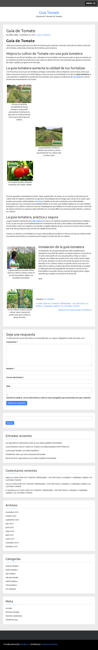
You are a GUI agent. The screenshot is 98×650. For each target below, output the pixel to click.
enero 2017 (10, 539)
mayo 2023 (10, 531)
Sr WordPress (11, 490)
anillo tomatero (12, 570)
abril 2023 (10, 535)
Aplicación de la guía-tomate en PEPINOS (74, 310)
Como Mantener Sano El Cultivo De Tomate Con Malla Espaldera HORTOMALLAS (37, 447)
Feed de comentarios (14, 616)
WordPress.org (11, 620)
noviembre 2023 (12, 512)
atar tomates (11, 574)
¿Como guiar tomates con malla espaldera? (22, 451)
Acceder (9, 608)
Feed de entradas (12, 612)
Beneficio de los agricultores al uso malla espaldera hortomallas (31, 458)
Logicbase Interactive (49, 644)
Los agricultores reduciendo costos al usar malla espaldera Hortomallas (34, 443)
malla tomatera (11, 581)
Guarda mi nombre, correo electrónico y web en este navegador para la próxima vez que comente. (48, 398)
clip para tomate (12, 577)
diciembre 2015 (12, 547)
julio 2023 (9, 524)
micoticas (39, 201)
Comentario (12, 342)
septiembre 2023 (12, 520)
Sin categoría (49, 299)
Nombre (10, 369)
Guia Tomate (49, 13)
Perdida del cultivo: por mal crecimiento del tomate (26, 454)
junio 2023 (10, 527)
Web (8, 386)
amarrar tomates (12, 566)
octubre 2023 (11, 516)
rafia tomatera (11, 585)
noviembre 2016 (12, 543)
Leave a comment (43, 35)
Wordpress (24, 644)
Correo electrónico (15, 377)
